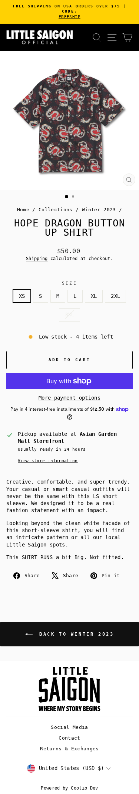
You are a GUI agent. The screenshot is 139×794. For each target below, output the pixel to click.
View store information (48, 460)
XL (94, 296)
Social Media (69, 727)
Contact (69, 738)
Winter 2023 (99, 209)
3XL (69, 314)
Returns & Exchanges (69, 748)
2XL (115, 296)
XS (22, 296)
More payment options (69, 398)
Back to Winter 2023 (75, 633)
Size (69, 283)
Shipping (37, 258)
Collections (56, 209)
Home (23, 209)
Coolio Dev (84, 788)
